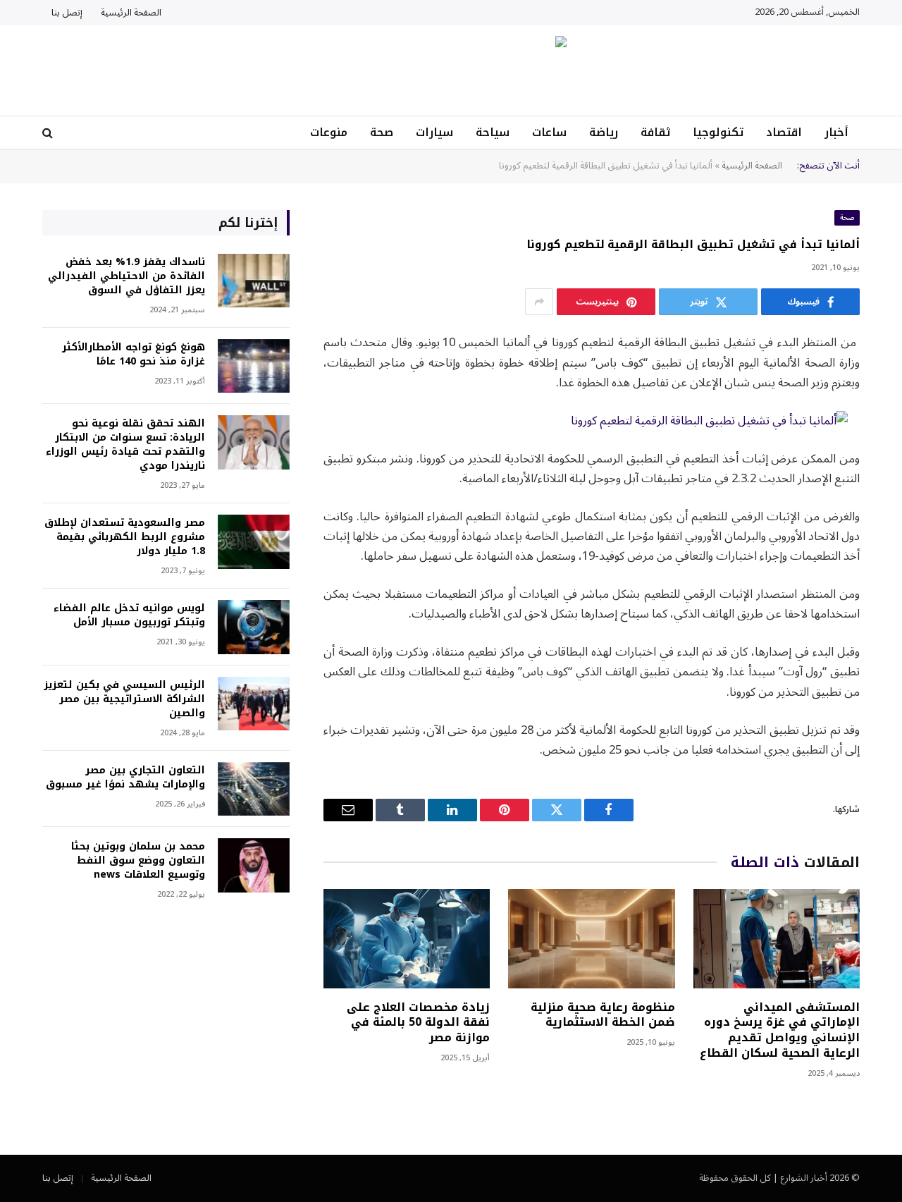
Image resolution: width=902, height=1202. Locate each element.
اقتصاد (784, 132)
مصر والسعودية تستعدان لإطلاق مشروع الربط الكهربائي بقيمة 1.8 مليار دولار (124, 537)
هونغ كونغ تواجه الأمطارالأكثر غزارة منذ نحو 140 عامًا (133, 355)
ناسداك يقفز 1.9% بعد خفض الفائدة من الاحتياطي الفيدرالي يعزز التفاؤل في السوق (126, 276)
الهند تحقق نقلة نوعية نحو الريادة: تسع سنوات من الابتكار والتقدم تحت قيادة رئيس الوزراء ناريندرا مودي (125, 445)
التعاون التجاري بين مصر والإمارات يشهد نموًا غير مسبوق (125, 777)
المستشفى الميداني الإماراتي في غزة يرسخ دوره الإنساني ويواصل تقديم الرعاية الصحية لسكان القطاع (780, 1030)
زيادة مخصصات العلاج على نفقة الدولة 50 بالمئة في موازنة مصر (418, 1022)
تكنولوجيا (718, 132)
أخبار (836, 132)
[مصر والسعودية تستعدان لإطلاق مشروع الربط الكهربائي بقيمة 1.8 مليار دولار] (254, 542)
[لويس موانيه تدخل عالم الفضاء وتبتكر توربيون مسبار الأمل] (254, 627)
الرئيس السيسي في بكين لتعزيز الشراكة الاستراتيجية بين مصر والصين (124, 699)
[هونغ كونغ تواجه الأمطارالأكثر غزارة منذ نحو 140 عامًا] (254, 366)
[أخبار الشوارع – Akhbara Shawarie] (451, 70)
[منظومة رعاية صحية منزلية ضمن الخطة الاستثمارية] (591, 938)
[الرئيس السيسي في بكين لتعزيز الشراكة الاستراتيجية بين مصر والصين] (254, 704)
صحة (381, 132)
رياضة (603, 132)
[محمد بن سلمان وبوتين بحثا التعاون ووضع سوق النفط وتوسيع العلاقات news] (254, 865)
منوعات (328, 132)
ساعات (549, 132)
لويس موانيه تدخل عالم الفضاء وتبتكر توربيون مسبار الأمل (129, 615)
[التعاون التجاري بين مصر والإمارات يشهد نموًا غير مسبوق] (254, 789)
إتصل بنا (66, 13)
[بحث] (49, 133)
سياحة (492, 132)
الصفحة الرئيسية (131, 13)
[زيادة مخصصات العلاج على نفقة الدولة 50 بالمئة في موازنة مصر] (406, 938)
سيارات (434, 132)
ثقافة (655, 132)
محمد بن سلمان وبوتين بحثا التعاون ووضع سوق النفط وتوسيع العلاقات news (138, 861)
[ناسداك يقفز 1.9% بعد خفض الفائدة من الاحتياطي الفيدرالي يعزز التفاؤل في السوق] (254, 281)
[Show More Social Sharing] (539, 301)
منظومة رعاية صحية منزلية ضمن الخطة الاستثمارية (602, 1015)
